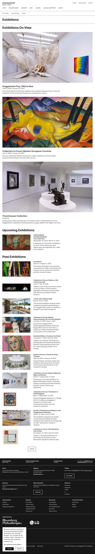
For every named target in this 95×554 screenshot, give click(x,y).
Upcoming (15, 13)
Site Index (40, 546)
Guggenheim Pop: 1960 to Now (17, 86)
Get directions (37, 474)
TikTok (66, 489)
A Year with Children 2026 (42, 299)
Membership (82, 3)
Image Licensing (30, 506)
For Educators (53, 504)
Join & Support (49, 8)
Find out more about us (9, 489)
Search (90, 3)
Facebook (67, 485)
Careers (4, 502)
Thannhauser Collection (14, 216)
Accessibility (52, 502)
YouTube (66, 494)
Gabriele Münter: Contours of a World (47, 336)
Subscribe (38, 492)
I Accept (9, 548)
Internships (5, 504)
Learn (37, 8)
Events (24, 8)
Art (31, 8)
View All (32, 449)
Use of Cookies (30, 546)
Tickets (74, 3)
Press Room (29, 502)
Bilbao (74, 504)
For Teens (52, 509)
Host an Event (30, 504)
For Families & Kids (54, 506)
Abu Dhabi (75, 502)
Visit (4, 8)
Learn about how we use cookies (12, 544)
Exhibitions (13, 8)
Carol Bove (37, 262)
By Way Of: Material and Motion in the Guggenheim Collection (47, 411)
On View (5, 13)
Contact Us (29, 511)
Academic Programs (8, 506)
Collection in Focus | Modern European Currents (26, 151)
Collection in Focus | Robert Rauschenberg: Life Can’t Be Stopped (47, 318)
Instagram (67, 487)
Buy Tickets (69, 475)
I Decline (19, 548)
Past (23, 13)
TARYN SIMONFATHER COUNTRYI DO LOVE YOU (40, 237)
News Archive (53, 511)
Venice (74, 506)
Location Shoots (30, 509)
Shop (61, 8)
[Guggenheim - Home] (8, 3)
